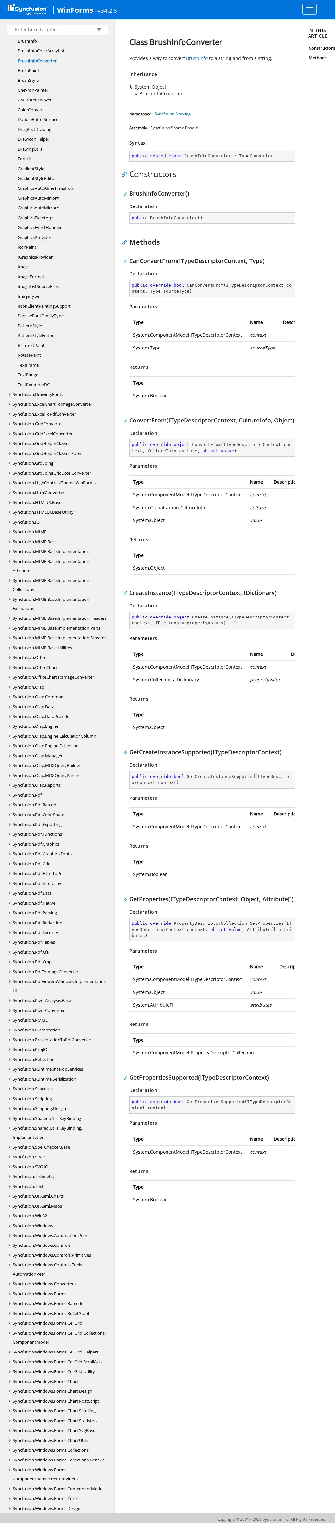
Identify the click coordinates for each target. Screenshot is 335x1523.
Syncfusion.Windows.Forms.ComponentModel (58, 1489)
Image (24, 267)
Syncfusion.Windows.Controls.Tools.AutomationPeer (48, 1269)
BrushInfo (27, 41)
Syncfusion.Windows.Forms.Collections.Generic (58, 1460)
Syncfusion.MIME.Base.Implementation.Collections (51, 584)
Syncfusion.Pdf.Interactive (38, 883)
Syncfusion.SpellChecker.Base (41, 1147)
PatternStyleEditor (36, 335)
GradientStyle (31, 168)
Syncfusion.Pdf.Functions (37, 834)
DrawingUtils (30, 149)
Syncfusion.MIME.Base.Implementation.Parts (56, 628)
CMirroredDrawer (35, 100)
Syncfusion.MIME (29, 532)
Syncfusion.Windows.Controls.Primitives (52, 1255)
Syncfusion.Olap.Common (38, 697)
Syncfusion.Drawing (173, 113)
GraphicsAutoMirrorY (38, 208)
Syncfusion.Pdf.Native (34, 903)
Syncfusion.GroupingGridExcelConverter (52, 473)
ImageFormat (31, 276)
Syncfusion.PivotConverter (39, 1010)
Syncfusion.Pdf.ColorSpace (38, 814)
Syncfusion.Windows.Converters (44, 1284)
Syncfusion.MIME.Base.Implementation (51, 551)
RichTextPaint (31, 345)
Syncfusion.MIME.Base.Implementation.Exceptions (51, 603)
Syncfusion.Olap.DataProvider (42, 716)
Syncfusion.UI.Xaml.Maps (37, 1206)
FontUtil (25, 159)
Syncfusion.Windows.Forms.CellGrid (47, 1323)
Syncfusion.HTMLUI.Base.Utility (43, 512)
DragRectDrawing (34, 129)
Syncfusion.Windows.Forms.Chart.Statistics (55, 1421)
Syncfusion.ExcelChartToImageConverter (52, 404)
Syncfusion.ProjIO (30, 1049)
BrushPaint (28, 70)
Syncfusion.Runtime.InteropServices (48, 1069)
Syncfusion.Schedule (33, 1089)
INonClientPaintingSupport (44, 306)
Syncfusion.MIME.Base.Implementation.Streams (59, 638)
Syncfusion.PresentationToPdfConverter (52, 1040)
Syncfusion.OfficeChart (35, 667)
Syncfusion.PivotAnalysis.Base (42, 1000)
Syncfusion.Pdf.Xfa (31, 952)
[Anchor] (125, 174)
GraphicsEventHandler (40, 227)
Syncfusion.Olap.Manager (37, 756)
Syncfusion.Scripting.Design (39, 1108)
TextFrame (28, 365)
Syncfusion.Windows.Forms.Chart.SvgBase (54, 1430)
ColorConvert (31, 110)
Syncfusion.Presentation (36, 1030)
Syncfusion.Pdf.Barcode (36, 805)
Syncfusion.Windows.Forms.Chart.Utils (50, 1440)
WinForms (75, 10)
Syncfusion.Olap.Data (33, 706)
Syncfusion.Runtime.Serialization (44, 1079)
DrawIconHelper (33, 139)
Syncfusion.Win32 (30, 1216)
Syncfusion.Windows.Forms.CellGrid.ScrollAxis (57, 1362)
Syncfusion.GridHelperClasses (41, 443)
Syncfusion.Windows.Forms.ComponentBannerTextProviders (45, 1474)
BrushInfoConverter (37, 60)
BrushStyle (28, 80)
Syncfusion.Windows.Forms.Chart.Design (52, 1391)
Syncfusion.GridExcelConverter (43, 434)
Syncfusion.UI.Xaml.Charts (38, 1196)
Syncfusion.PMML (30, 1020)
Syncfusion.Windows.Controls (42, 1245)
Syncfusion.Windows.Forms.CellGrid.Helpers (55, 1352)
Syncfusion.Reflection (34, 1059)
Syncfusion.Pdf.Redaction (37, 922)
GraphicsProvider (34, 237)
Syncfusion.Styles (29, 1157)
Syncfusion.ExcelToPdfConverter (44, 414)
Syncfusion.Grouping (33, 463)
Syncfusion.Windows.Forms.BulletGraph (52, 1313)
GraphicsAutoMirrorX (38, 198)
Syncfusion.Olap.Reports (37, 785)
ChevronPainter (33, 90)
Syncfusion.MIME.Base (35, 542)
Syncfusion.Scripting (32, 1099)
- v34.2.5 (106, 10)
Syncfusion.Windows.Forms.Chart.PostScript (56, 1401)
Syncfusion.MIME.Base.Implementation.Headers (60, 618)
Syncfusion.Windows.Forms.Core (45, 1498)
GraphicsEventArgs (36, 218)
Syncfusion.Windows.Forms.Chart (45, 1381)
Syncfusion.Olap (28, 687)
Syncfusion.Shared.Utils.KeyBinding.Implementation (47, 1132)
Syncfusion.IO (26, 522)
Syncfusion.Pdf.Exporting (37, 824)
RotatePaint (29, 355)
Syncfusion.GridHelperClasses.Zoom (48, 453)
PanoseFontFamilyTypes (41, 316)
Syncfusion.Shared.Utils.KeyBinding (47, 1118)
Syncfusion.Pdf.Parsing (35, 913)
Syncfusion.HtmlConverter (38, 492)
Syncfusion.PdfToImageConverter (45, 972)
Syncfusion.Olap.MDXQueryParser (46, 775)
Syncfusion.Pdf (27, 795)
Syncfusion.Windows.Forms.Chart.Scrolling (54, 1411)
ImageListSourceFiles (38, 286)
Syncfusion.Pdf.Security (35, 932)
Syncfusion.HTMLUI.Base (37, 502)
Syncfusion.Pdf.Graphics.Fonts (42, 854)
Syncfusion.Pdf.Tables (34, 942)
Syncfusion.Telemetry (34, 1176)
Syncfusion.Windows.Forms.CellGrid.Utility (54, 1371)
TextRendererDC (34, 384)
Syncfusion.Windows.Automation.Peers (51, 1235)
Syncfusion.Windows (33, 1225)
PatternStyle (30, 326)
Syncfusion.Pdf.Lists (32, 893)
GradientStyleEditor (37, 178)
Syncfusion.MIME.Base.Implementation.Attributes (51, 565)
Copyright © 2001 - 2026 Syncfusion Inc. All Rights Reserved (271, 1519)
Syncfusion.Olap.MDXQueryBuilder (46, 765)
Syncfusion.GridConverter (38, 424)
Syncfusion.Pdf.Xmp (32, 962)
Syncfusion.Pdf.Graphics (36, 844)
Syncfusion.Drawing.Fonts (38, 394)
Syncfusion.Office (29, 657)
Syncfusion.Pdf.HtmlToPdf (38, 873)
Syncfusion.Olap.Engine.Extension (46, 746)
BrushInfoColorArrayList (41, 51)
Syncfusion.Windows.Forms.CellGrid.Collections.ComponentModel (59, 1337)
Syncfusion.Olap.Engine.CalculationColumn (54, 736)
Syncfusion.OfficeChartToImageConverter (53, 677)
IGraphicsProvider (35, 257)
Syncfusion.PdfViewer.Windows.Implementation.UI (60, 986)
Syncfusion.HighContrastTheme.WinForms (54, 483)
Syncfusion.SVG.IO (30, 1167)
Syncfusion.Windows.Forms (39, 1294)
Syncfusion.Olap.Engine (35, 726)
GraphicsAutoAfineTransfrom (46, 188)
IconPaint (27, 247)
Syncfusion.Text (28, 1186)
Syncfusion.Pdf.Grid (32, 864)
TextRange (28, 375)
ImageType (28, 296)
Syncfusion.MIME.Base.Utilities (42, 648)
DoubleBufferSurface (38, 119)
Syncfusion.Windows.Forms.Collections (51, 1450)
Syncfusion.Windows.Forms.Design (46, 1508)
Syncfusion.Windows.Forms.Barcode (48, 1303)
